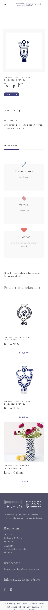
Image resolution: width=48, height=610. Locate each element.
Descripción (11, 146)
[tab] (11, 146)
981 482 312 (12, 552)
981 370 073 (12, 541)
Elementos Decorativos (17, 77)
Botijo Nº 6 (11, 408)
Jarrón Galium (13, 472)
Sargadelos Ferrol (14, 80)
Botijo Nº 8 (11, 344)
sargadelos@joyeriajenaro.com (25, 569)
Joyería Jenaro (34, 607)
